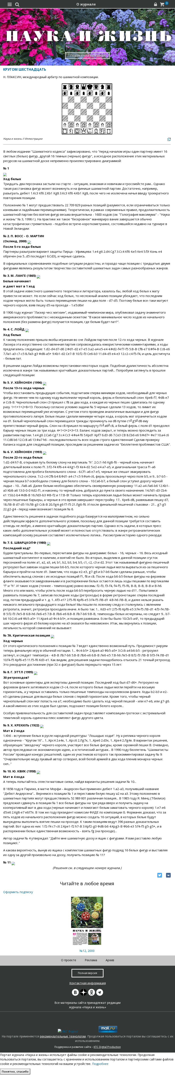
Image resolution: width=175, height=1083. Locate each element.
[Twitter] (159, 875)
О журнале (86, 4)
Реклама (91, 960)
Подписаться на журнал (87, 55)
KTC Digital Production (107, 1047)
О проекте (68, 960)
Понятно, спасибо (15, 1071)
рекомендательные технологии (63, 1036)
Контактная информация (87, 983)
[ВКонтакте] (168, 875)
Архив (110, 960)
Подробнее (100, 1064)
